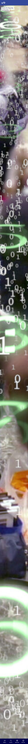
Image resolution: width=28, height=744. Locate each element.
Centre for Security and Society (7, 9)
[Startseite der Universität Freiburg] (3, 3)
